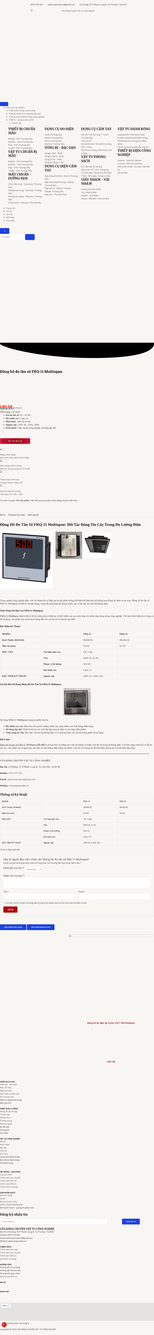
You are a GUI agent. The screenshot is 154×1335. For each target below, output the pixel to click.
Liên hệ (9, 214)
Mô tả (2, 515)
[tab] (2, 514)
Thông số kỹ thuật (16, 515)
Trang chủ (10, 208)
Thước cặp (16, 123)
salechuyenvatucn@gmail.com (21, 779)
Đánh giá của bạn (13, 867)
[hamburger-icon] (4, 104)
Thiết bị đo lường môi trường (22, 110)
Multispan (31, 745)
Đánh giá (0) (33, 515)
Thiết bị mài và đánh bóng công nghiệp (26, 116)
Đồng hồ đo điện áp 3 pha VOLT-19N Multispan (111, 1023)
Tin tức (9, 211)
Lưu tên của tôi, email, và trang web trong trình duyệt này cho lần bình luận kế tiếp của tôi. (46, 903)
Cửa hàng (10, 220)
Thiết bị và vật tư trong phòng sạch (25, 113)
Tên (6, 891)
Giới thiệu (10, 217)
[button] (2, 998)
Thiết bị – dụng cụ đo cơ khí (21, 119)
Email (81, 891)
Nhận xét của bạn (14, 875)
